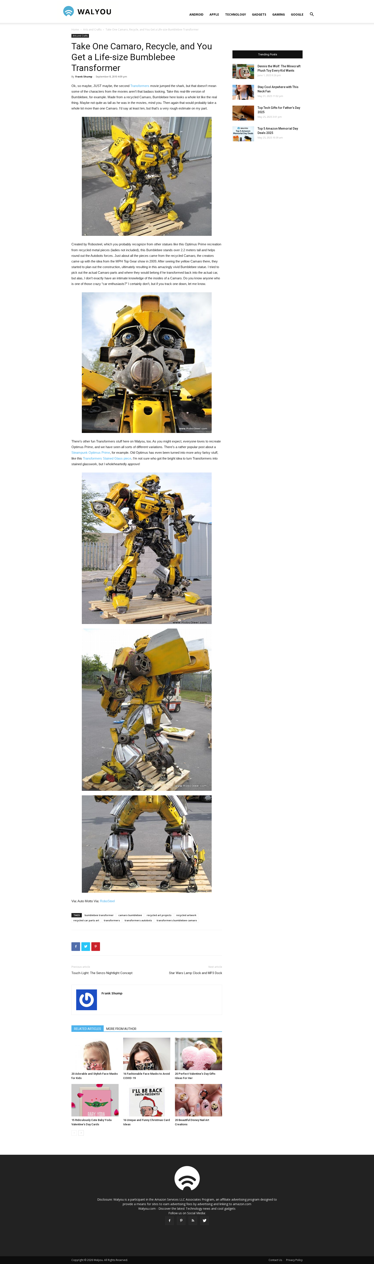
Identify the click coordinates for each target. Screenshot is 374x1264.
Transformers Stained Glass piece (107, 458)
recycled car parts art (86, 920)
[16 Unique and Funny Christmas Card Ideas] (146, 1100)
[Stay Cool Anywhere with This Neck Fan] (243, 92)
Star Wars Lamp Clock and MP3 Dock (195, 973)
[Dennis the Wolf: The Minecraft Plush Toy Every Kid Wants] (243, 71)
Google (297, 14)
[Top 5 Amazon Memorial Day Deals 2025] (243, 133)
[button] (311, 15)
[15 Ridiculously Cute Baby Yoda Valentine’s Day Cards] (95, 1100)
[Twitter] (204, 1220)
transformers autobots (138, 920)
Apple (214, 14)
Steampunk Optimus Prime (90, 452)
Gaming (278, 14)
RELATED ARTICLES (87, 1029)
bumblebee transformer (99, 915)
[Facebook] (169, 1220)
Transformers (139, 86)
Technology (235, 14)
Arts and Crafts (92, 29)
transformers (112, 920)
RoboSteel (107, 901)
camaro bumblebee (130, 915)
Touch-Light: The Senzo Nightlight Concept (101, 973)
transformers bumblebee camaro (177, 920)
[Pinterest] (181, 1220)
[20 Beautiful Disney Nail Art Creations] (198, 1100)
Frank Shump (83, 76)
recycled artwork (186, 915)
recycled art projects (159, 915)
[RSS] (193, 1220)
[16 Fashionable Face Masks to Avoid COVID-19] (146, 1054)
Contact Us (275, 1260)
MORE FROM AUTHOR (121, 1029)
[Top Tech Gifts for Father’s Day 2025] (243, 113)
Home (75, 29)
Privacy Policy (294, 1260)
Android (196, 14)
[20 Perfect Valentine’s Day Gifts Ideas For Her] (198, 1054)
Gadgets (259, 14)
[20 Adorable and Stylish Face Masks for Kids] (95, 1054)
